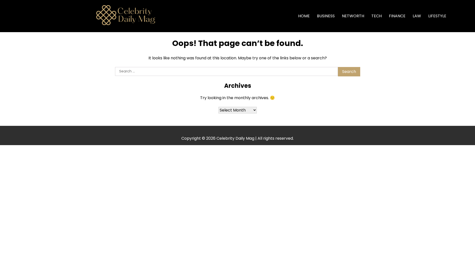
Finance (397, 16)
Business (326, 16)
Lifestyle (437, 16)
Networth (353, 16)
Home (304, 16)
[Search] (458, 16)
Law (417, 16)
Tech (376, 16)
